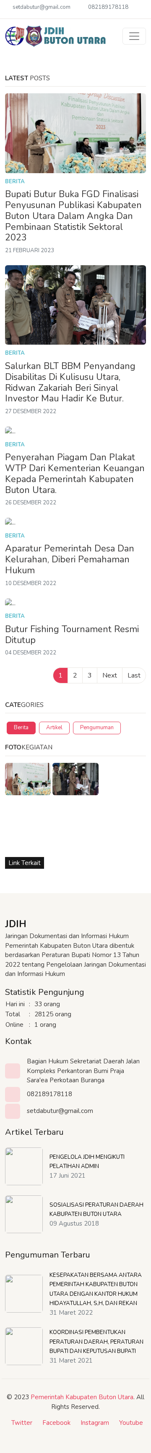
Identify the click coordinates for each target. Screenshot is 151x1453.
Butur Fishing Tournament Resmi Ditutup (72, 635)
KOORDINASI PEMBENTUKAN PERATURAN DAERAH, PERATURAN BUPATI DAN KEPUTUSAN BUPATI (96, 1342)
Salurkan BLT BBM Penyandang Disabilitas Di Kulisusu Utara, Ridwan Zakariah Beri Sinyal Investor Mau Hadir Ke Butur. (70, 382)
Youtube (131, 1423)
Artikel (54, 727)
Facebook (56, 1423)
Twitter (21, 1423)
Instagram (95, 1423)
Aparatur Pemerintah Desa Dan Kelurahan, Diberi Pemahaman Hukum (69, 559)
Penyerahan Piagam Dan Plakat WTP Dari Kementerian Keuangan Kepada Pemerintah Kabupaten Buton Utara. (75, 474)
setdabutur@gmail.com (41, 7)
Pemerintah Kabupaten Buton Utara (82, 1397)
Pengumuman (97, 727)
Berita (15, 181)
